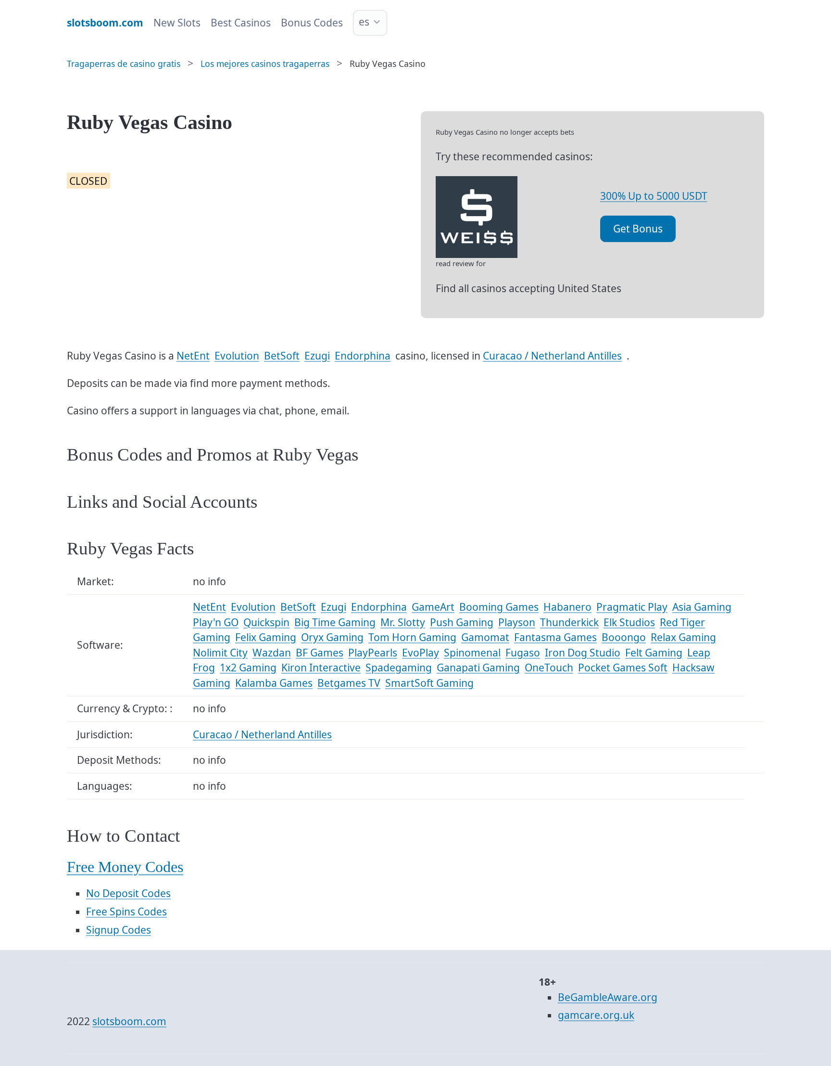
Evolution (236, 355)
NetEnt (193, 355)
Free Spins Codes (126, 911)
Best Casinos (241, 22)
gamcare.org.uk (596, 1015)
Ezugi (317, 355)
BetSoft (282, 355)
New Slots (177, 22)
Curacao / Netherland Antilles (552, 355)
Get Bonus (638, 228)
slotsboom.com (129, 1021)
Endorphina (362, 355)
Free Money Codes (125, 867)
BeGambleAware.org (607, 997)
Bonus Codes (312, 22)
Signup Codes (118, 930)
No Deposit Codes (128, 893)
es (364, 21)
